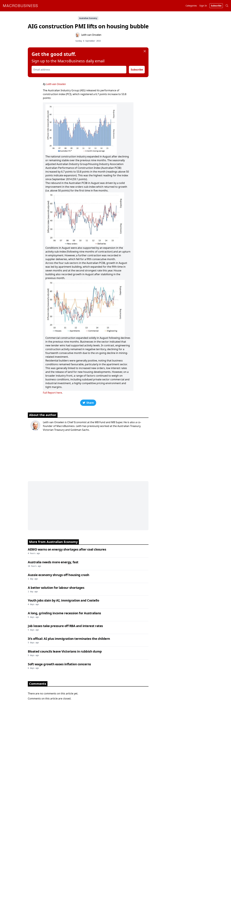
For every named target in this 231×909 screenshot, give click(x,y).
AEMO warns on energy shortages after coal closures (67, 549)
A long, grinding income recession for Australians (64, 613)
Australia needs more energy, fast (53, 562)
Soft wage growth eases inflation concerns (59, 664)
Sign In (203, 5)
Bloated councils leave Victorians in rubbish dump (65, 651)
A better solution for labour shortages (56, 587)
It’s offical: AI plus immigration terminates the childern (69, 638)
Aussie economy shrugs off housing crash (58, 575)
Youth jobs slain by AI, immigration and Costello (63, 600)
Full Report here (52, 392)
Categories (191, 5)
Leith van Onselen (56, 84)
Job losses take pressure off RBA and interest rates (65, 626)
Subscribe (137, 69)
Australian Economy (88, 18)
